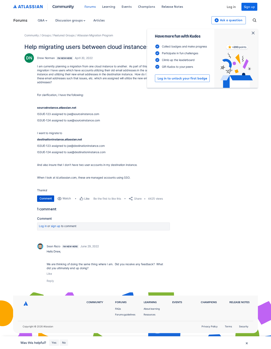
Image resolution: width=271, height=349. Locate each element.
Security (243, 326)
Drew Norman (46, 58)
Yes (54, 342)
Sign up (249, 7)
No (64, 342)
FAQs (118, 308)
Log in (231, 7)
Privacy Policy (210, 326)
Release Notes (172, 6)
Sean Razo (53, 246)
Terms (228, 326)
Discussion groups (69, 20)
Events (127, 6)
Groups (46, 35)
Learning (108, 6)
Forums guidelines (125, 314)
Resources (149, 314)
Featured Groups (64, 35)
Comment (45, 198)
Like (49, 273)
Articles (99, 20)
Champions (146, 6)
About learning (152, 308)
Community (63, 6)
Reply (50, 280)
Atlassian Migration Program (95, 35)
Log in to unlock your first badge (182, 78)
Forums (90, 6)
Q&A (41, 20)
